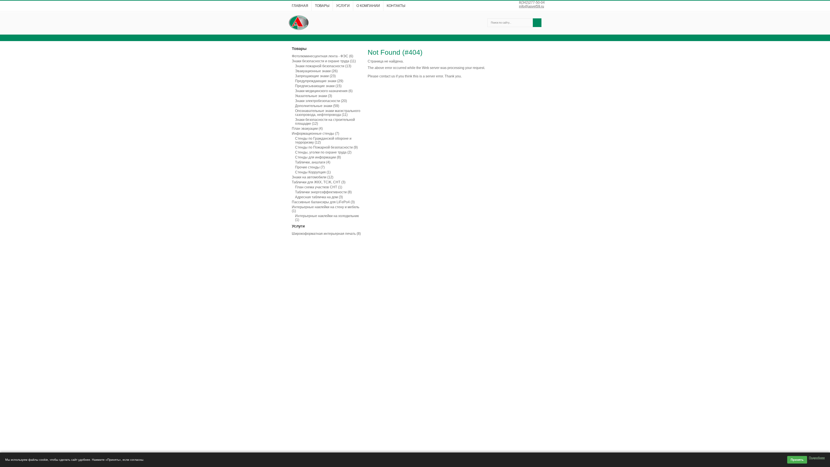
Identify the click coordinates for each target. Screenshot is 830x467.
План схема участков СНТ (318, 187)
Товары (322, 6)
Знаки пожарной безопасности (323, 66)
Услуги (343, 6)
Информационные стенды (315, 133)
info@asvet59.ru (531, 6)
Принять (797, 459)
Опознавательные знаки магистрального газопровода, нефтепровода (327, 113)
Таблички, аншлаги (312, 162)
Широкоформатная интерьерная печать (326, 233)
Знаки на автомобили (312, 177)
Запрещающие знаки (315, 76)
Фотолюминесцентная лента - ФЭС (322, 56)
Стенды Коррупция (313, 172)
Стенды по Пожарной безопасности (326, 147)
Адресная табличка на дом (319, 197)
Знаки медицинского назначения (324, 91)
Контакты (396, 6)
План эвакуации (307, 128)
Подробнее (817, 457)
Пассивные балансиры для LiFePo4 (323, 202)
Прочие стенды (310, 167)
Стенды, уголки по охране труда (323, 152)
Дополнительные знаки (317, 106)
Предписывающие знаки (318, 86)
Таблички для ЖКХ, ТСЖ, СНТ (318, 182)
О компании (368, 6)
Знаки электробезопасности (321, 101)
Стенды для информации (318, 157)
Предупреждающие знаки (319, 81)
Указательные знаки (313, 96)
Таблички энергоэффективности (323, 192)
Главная (300, 6)
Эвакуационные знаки (316, 71)
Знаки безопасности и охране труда (324, 61)
